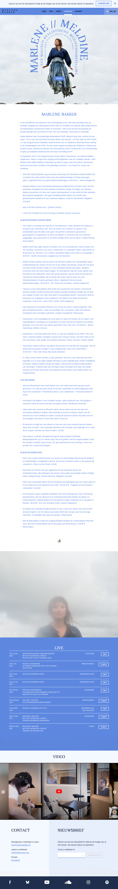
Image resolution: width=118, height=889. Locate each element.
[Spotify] (107, 883)
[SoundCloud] (68, 883)
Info (105, 654)
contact (68, 11)
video (58, 11)
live (51, 11)
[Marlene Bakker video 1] (59, 791)
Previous (2, 791)
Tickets (59, 78)
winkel (78, 11)
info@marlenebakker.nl (20, 845)
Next (113, 791)
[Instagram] (88, 883)
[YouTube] (46, 883)
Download (15, 860)
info (44, 11)
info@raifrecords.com (20, 852)
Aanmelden (103, 3)
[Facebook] (10, 883)
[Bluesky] (27, 883)
